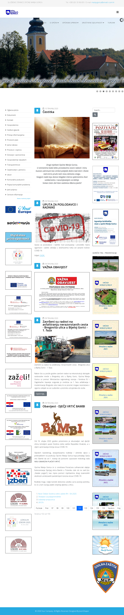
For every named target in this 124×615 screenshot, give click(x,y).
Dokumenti (11, 115)
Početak (39, 508)
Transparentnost (13, 165)
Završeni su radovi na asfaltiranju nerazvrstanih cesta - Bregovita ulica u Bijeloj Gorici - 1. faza (65, 325)
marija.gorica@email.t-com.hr (103, 2)
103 (85, 508)
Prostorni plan (12, 140)
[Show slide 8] (119, 91)
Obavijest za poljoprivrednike (49, 496)
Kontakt (10, 120)
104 (91, 508)
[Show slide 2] (100, 91)
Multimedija (41, 34)
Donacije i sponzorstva (16, 155)
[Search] (95, 114)
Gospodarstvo (12, 125)
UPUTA (40, 502)
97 (52, 508)
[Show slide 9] (122, 91)
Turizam (111, 23)
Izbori (9, 175)
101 (73, 508)
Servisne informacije (15, 194)
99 (62, 508)
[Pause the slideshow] (116, 52)
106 (103, 508)
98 (57, 508)
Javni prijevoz (12, 189)
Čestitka (48, 112)
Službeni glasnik (13, 130)
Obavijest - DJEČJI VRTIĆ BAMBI (64, 406)
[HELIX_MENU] (117, 12)
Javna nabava (12, 145)
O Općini (53, 23)
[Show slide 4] (107, 91)
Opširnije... (40, 393)
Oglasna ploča (12, 110)
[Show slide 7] (116, 91)
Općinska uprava (69, 23)
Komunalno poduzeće (15, 180)
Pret (46, 508)
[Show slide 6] (113, 91)
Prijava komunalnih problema (18, 185)
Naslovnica (41, 23)
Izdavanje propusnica (46, 499)
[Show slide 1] (97, 91)
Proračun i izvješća (14, 150)
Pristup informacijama (15, 135)
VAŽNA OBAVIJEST (55, 267)
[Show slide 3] (104, 91)
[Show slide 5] (110, 91)
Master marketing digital (23, 198)
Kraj (118, 508)
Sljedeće (111, 508)
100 (67, 508)
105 (97, 508)
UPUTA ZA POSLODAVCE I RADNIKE (60, 205)
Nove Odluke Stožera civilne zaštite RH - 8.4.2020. (57, 494)
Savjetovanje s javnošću (16, 170)
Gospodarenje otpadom (16, 160)
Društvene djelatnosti (92, 23)
